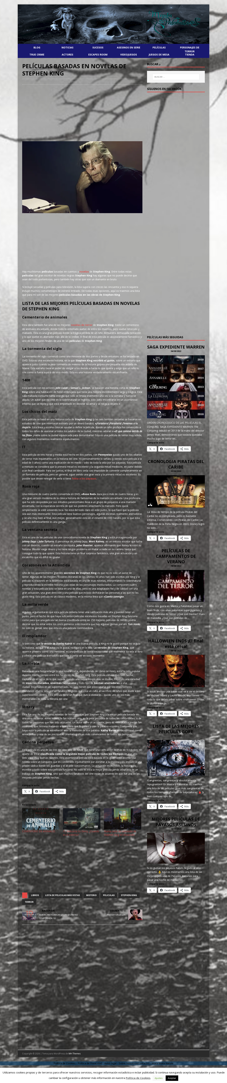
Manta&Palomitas (50, 81)
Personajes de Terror (189, 49)
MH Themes (75, 1053)
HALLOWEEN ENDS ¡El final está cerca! (175, 643)
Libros (35, 895)
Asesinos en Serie (128, 47)
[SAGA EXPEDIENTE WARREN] (176, 416)
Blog (37, 47)
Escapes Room (97, 54)
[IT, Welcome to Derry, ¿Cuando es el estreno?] (81, 818)
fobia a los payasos (83, 478)
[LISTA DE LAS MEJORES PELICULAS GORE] (176, 774)
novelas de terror (81, 325)
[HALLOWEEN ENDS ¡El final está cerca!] (176, 685)
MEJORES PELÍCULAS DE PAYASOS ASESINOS (176, 821)
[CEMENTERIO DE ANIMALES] (40, 818)
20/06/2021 (30, 81)
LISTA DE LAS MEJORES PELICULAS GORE (176, 728)
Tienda (189, 54)
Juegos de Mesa (159, 54)
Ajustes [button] (159, 1078)
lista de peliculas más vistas (62, 895)
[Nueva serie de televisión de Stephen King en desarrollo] (122, 818)
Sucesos (97, 47)
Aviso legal (110, 1063)
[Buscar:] (176, 77)
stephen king (129, 895)
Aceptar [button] (172, 1078)
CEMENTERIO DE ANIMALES (38, 831)
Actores (67, 54)
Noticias (67, 47)
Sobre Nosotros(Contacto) (134, 1063)
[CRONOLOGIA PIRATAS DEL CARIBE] (176, 505)
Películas (159, 47)
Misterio (91, 895)
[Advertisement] (82, 113)
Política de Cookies (138, 1078)
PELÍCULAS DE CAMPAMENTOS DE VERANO (176, 556)
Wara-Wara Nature (162, 1063)
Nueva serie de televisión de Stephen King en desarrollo (120, 833)
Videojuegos (128, 54)
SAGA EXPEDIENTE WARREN (176, 347)
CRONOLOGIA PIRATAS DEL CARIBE (176, 464)
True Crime (36, 54)
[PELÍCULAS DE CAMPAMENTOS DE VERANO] (176, 599)
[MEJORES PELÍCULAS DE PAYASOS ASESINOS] (176, 861)
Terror (29, 901)
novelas (84, 271)
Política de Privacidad (90, 1063)
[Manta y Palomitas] (113, 43)
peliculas (109, 895)
